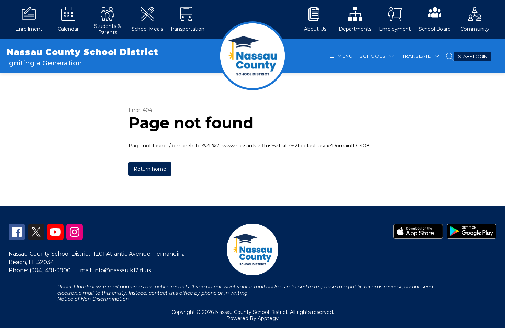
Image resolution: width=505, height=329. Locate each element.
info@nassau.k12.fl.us (122, 270)
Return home (150, 169)
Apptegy (268, 318)
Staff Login (472, 56)
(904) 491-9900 (50, 270)
